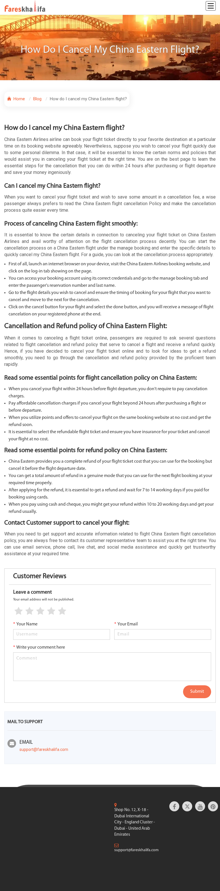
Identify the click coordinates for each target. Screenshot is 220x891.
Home (18, 98)
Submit (197, 691)
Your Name (25, 624)
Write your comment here (39, 647)
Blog (37, 98)
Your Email (126, 624)
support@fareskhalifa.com (43, 749)
